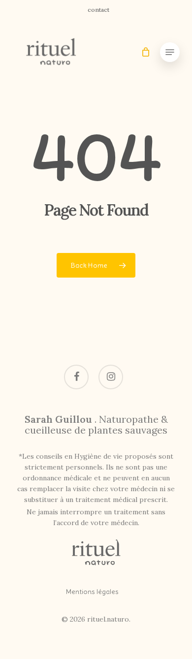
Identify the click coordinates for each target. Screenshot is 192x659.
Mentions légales (92, 591)
